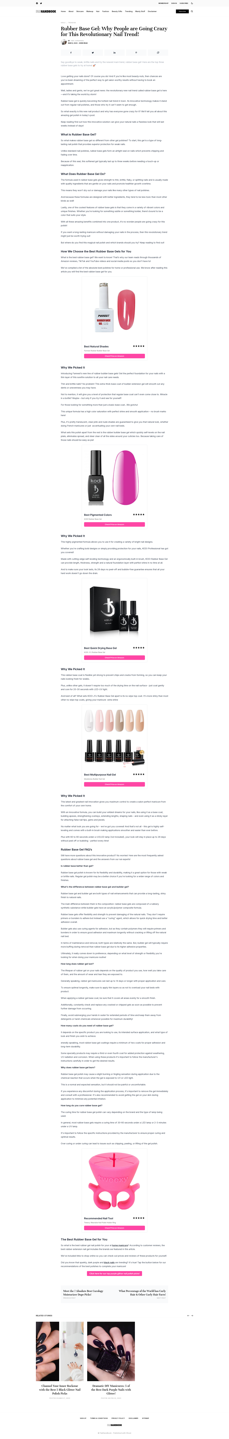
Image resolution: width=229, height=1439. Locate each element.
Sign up (83, 1418)
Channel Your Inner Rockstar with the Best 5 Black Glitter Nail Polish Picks (60, 1389)
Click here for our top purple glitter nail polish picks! (114, 1273)
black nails (109, 1262)
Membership (163, 3)
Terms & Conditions (99, 1418)
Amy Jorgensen (77, 41)
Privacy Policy (118, 1418)
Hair (97, 11)
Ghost (128, 1433)
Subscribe (184, 3)
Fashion (105, 11)
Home (63, 11)
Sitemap (145, 1418)
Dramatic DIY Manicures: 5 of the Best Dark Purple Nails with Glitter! (111, 1389)
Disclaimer (152, 11)
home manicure (120, 1245)
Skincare (80, 11)
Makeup (89, 11)
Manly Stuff (140, 11)
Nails (63, 23)
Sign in (174, 3)
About (71, 11)
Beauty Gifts (117, 11)
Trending (129, 11)
